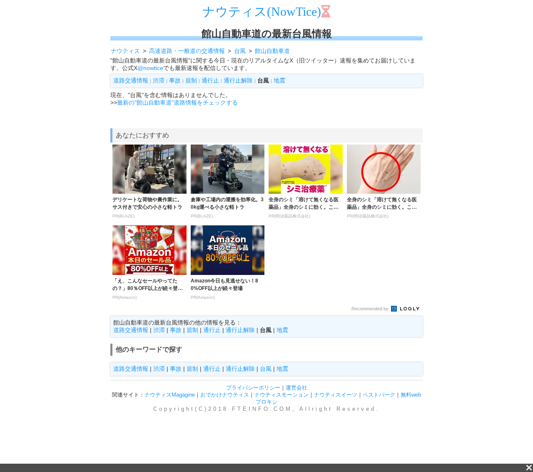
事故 (175, 80)
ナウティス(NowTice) (261, 11)
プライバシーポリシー (253, 388)
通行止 (210, 80)
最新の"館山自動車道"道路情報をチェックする (177, 102)
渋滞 (158, 80)
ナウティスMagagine (169, 395)
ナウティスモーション (281, 395)
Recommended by (370, 308)
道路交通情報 (130, 80)
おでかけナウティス (224, 395)
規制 (191, 80)
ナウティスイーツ (335, 395)
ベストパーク (379, 395)
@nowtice (150, 68)
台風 (265, 368)
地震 (279, 80)
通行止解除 (238, 80)
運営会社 (296, 388)
